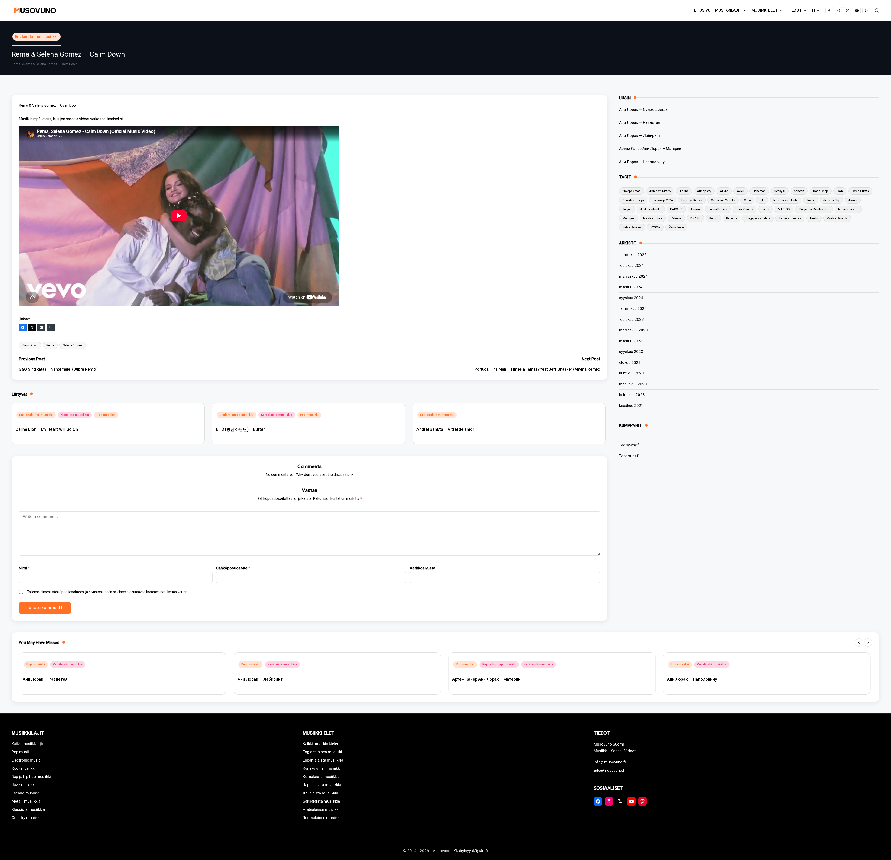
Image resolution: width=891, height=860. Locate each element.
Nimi (24, 568)
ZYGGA (655, 227)
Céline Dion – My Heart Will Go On (47, 429)
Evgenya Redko (691, 200)
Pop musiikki (106, 414)
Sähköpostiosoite (233, 568)
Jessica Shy (831, 200)
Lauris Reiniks (718, 209)
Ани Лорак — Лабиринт (639, 135)
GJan (747, 200)
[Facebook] (23, 327)
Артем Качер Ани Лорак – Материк (650, 148)
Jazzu (811, 200)
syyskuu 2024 (631, 297)
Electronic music (26, 760)
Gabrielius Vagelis (723, 200)
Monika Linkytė (848, 209)
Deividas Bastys (633, 200)
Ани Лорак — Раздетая (639, 122)
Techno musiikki (25, 793)
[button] (859, 642)
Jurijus (627, 209)
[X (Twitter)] (32, 327)
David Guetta (860, 191)
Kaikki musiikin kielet (320, 743)
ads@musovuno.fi (609, 770)
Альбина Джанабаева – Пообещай (701, 679)
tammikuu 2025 (633, 254)
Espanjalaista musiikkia (323, 760)
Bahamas (759, 191)
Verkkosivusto (422, 568)
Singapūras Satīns (758, 218)
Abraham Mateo (660, 191)
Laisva (695, 209)
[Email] (41, 327)
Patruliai (676, 218)
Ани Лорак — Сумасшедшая (644, 109)
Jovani (852, 200)
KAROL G (676, 209)
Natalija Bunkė (652, 218)
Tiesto (814, 218)
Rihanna (731, 218)
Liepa (765, 209)
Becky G (779, 191)
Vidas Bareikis (632, 227)
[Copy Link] (51, 327)
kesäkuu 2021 (631, 405)
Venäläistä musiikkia (67, 664)
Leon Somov (744, 209)
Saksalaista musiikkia (321, 801)
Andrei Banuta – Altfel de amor (445, 429)
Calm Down (30, 345)
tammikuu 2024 (633, 308)
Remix (713, 218)
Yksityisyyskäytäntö (471, 850)
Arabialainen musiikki (321, 809)
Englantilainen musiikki (36, 37)
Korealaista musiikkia (276, 414)
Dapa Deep (820, 191)
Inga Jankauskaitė (785, 200)
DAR (840, 191)
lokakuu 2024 (630, 287)
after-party (704, 191)
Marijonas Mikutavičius (814, 209)
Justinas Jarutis (650, 209)
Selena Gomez (72, 345)
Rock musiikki (23, 768)
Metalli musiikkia (26, 801)
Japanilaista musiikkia (322, 784)
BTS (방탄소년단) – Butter (240, 429)
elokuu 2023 (630, 362)
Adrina (684, 191)
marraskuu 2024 (633, 276)
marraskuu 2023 (633, 330)
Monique (628, 218)
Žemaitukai (676, 227)
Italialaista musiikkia (320, 793)
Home (16, 64)
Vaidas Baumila (837, 218)
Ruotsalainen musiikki (321, 817)
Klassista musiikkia (75, 414)
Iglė (762, 200)
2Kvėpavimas (631, 191)
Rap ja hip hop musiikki (284, 664)
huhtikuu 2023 (631, 373)
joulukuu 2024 (631, 265)
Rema (50, 345)
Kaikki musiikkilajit (27, 743)
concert (799, 191)
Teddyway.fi (629, 445)
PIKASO (695, 218)
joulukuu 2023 (631, 319)
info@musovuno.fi (610, 762)
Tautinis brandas (790, 218)
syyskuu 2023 (631, 351)
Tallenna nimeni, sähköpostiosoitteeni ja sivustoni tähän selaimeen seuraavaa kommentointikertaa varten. (107, 592)
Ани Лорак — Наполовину (642, 161)
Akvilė (724, 191)
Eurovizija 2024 (663, 200)
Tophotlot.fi (629, 456)
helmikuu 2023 (632, 394)
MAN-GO (784, 209)
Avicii (740, 191)
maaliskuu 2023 (633, 384)
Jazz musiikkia (24, 784)
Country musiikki (26, 817)
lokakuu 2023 (630, 341)
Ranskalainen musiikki (322, 768)
